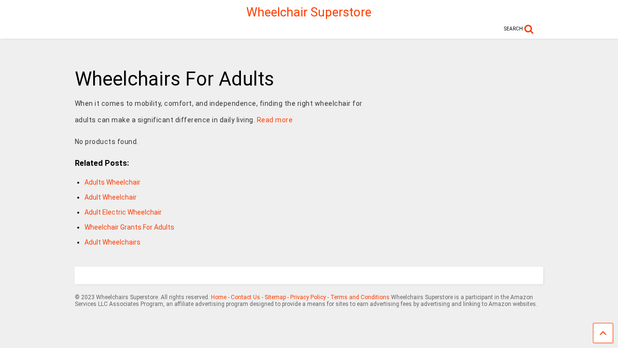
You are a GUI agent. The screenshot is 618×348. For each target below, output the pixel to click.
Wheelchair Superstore (308, 12)
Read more (275, 120)
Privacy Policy (308, 297)
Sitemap (275, 297)
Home (218, 297)
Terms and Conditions (360, 297)
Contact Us (245, 297)
